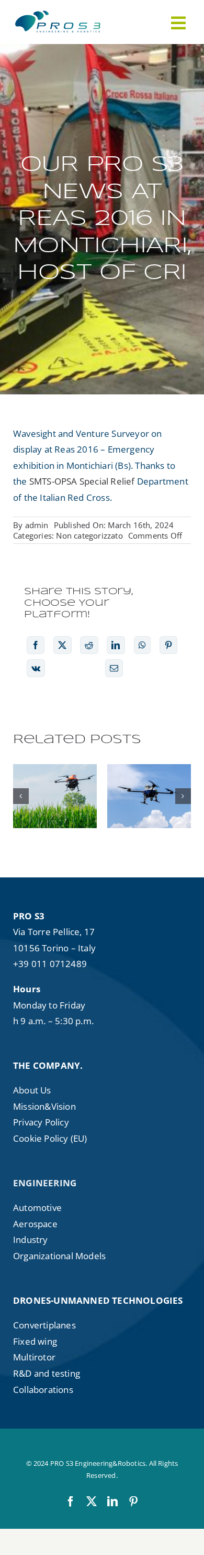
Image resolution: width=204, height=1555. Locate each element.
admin (37, 525)
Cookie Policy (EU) (50, 1138)
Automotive (37, 1208)
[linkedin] (112, 1501)
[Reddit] (88, 645)
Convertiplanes (44, 1325)
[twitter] (91, 1501)
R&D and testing (46, 1373)
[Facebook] (35, 645)
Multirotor (34, 1357)
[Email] (114, 668)
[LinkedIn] (115, 645)
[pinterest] (133, 1501)
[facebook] (70, 1501)
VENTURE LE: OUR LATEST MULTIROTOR (149, 769)
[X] (62, 645)
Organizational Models (59, 1256)
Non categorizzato (89, 535)
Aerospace (35, 1224)
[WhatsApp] (142, 645)
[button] (21, 796)
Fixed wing (35, 1341)
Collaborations (43, 1390)
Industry (30, 1240)
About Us (32, 1090)
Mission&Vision (44, 1106)
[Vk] (36, 668)
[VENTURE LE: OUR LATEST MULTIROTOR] (149, 796)
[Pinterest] (168, 645)
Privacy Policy (41, 1122)
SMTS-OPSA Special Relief (81, 481)
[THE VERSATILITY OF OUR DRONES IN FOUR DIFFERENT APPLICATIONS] (55, 796)
